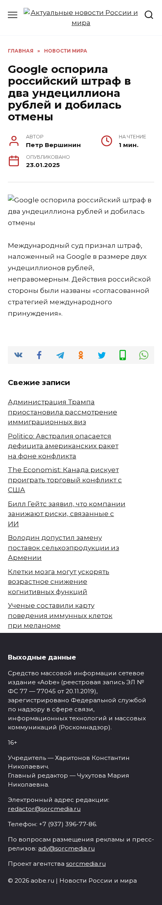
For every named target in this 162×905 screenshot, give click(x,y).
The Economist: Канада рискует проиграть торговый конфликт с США (65, 480)
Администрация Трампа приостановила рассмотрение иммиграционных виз (62, 412)
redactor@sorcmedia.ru (44, 808)
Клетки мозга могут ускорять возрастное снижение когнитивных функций (58, 582)
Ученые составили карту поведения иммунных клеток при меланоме (60, 615)
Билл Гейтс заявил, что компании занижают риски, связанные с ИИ (66, 514)
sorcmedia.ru (86, 863)
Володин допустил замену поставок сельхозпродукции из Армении (63, 548)
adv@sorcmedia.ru (66, 848)
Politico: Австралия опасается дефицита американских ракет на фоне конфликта (63, 446)
